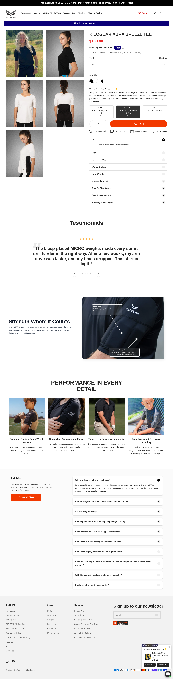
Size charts (51, 615)
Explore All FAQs (26, 497)
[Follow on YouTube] (13, 661)
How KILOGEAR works (15, 628)
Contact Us (51, 628)
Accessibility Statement (83, 633)
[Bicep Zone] (122, 333)
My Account (10, 611)
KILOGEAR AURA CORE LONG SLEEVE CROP (160, 655)
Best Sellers (26, 13)
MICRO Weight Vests (52, 13)
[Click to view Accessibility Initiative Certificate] (140, 623)
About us (9, 642)
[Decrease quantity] (92, 123)
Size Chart (163, 58)
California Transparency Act (85, 637)
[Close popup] (169, 647)
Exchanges (51, 624)
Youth (80, 13)
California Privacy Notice (84, 619)
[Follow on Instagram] (7, 661)
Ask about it (163, 665)
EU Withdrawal (53, 633)
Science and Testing (13, 633)
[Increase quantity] (104, 123)
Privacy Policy (79, 611)
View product (149, 665)
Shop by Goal (94, 13)
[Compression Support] (136, 339)
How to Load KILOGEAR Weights (19, 637)
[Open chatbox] (168, 674)
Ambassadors (11, 619)
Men (74, 13)
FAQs (49, 611)
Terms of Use (79, 615)
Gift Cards (142, 13)
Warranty (50, 619)
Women (66, 13)
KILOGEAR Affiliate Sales (16, 624)
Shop (36, 13)
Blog (7, 646)
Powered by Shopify (28, 670)
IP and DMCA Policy (82, 628)
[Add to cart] (138, 123)
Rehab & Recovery (13, 615)
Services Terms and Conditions (86, 624)
